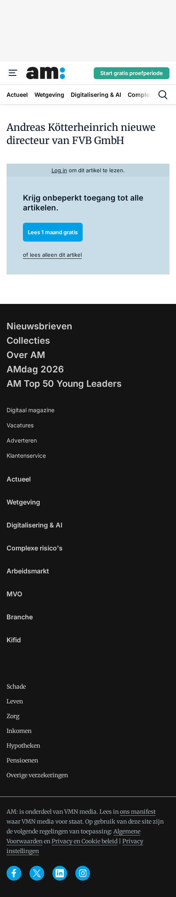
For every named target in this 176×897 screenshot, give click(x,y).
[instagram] (82, 873)
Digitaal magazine (30, 409)
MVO (14, 594)
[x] (36, 873)
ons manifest (138, 811)
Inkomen (19, 731)
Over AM (26, 354)
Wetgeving (23, 502)
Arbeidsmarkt (28, 571)
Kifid (14, 640)
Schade (16, 686)
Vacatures (20, 425)
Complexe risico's (35, 548)
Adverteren (22, 440)
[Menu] (13, 73)
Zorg (13, 716)
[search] (162, 95)
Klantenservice (26, 455)
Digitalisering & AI (34, 525)
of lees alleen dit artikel (52, 254)
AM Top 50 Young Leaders (64, 383)
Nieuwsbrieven (39, 326)
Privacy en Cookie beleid (84, 841)
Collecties (28, 340)
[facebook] (14, 873)
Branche (20, 617)
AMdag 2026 (35, 369)
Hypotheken (23, 745)
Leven (15, 701)
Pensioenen (22, 760)
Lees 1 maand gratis (53, 232)
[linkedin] (59, 873)
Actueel (19, 479)
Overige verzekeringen (37, 775)
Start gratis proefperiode (131, 73)
